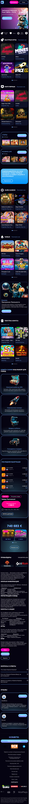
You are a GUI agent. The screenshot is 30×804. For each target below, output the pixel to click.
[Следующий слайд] (26, 27)
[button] (12, 80)
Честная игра (14, 771)
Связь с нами (14, 779)
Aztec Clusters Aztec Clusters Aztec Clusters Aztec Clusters (13, 465)
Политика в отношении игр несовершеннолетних (14, 758)
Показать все (14, 547)
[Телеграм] (24, 746)
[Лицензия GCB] (14, 746)
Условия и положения (14, 776)
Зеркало (5, 658)
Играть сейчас (22, 135)
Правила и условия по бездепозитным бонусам (14, 752)
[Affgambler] (23, 786)
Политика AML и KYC (14, 763)
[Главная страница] (2, 2)
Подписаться (7, 180)
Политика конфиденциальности (14, 766)
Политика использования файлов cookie (14, 760)
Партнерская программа (14, 741)
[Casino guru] (5, 786)
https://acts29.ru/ (9, 607)
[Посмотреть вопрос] (27, 669)
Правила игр (14, 774)
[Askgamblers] (14, 786)
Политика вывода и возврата (14, 754)
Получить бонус (7, 18)
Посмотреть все (22, 40)
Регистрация (14, 2)
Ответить (22, 696)
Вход (23, 2)
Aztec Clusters (9, 471)
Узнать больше (6, 311)
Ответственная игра (14, 768)
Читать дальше (8, 514)
